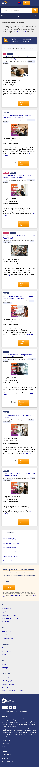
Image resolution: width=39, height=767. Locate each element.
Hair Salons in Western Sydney (12, 543)
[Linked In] (7, 707)
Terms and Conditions (8, 740)
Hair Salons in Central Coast (11, 552)
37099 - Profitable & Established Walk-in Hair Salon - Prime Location (18, 116)
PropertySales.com (7, 754)
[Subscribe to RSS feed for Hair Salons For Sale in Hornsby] (14, 707)
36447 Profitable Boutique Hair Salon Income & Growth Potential (17, 176)
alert (36, 16)
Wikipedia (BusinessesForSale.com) (12, 691)
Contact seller (21, 103)
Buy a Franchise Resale (9, 615)
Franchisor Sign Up (7, 638)
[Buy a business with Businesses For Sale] (5, 3)
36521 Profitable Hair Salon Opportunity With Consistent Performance (18, 297)
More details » (28, 95)
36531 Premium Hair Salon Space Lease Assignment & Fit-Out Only (17, 356)
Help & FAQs (5, 677)
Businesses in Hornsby (9, 561)
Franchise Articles (7, 654)
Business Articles (7, 651)
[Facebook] (10, 707)
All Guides (4, 648)
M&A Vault (5, 664)
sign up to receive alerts (19, 31)
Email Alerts (5, 622)
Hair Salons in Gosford (9, 547)
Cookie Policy (5, 746)
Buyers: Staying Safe (8, 684)
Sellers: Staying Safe (8, 681)
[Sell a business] (26, 3)
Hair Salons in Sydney (9, 539)
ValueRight (5, 668)
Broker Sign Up (6, 635)
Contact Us (5, 687)
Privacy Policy (5, 743)
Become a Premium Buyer (10, 618)
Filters (5, 16)
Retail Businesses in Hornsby (11, 556)
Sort (21, 16)
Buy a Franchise (6, 612)
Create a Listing (6, 631)
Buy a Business (6, 608)
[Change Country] (19, 2)
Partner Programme (7, 761)
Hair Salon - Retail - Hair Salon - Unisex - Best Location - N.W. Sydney (19, 58)
